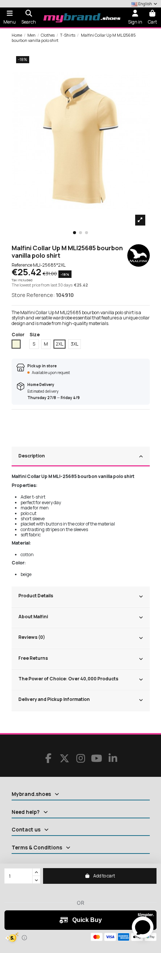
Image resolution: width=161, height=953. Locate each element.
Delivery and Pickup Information (54, 699)
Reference (22, 265)
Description (31, 456)
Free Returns (33, 658)
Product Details (35, 595)
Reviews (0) (31, 637)
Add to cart (104, 876)
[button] (74, 232)
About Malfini (33, 616)
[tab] (81, 457)
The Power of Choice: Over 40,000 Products (68, 678)
